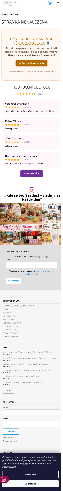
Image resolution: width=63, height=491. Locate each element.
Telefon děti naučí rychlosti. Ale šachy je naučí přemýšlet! (29, 352)
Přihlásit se (13, 281)
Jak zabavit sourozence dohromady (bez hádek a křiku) (27, 370)
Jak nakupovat (9, 316)
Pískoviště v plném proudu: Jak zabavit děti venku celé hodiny (30, 358)
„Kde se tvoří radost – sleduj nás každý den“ (32, 197)
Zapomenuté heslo (10, 441)
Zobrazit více (32, 173)
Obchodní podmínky (11, 326)
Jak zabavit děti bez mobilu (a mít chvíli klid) (22, 383)
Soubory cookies (10, 333)
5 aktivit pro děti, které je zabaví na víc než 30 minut (26, 364)
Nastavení (30, 474)
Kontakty (7, 313)
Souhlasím (30, 483)
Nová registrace (9, 437)
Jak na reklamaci (10, 330)
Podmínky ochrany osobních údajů (18, 306)
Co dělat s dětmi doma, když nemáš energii (22, 376)
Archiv (8, 390)
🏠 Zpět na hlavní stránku (31, 63)
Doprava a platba (10, 336)
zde (14, 467)
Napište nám (8, 319)
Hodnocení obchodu (31, 87)
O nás (5, 309)
